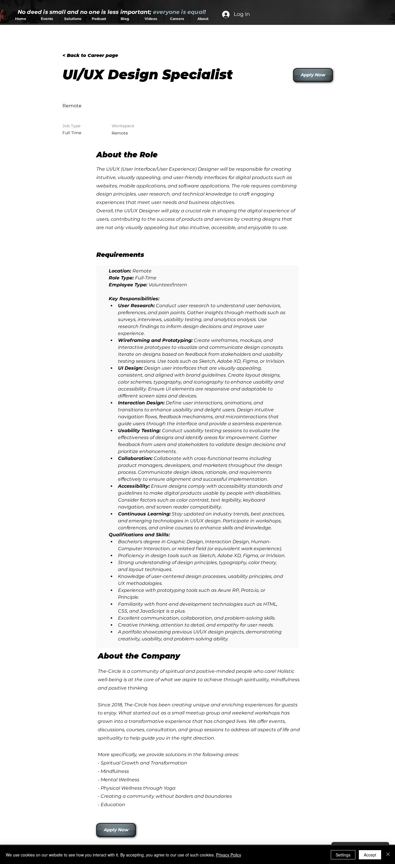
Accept (370, 855)
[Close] (388, 854)
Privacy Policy (228, 855)
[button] (115, 830)
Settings (343, 855)
